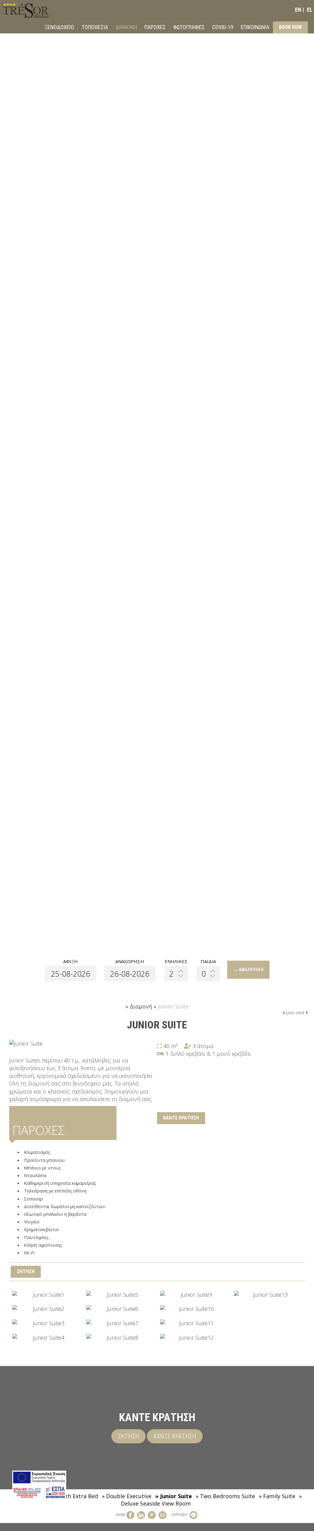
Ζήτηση (128, 1436)
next (301, 1013)
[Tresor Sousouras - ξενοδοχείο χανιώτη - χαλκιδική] (26, 10)
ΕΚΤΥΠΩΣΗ (180, 1515)
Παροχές (155, 27)
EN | (299, 9)
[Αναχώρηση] (130, 973)
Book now (290, 27)
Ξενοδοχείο (59, 27)
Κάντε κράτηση (181, 1118)
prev (290, 1013)
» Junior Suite (173, 1496)
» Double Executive (126, 1496)
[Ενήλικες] (176, 973)
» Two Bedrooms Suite (225, 1496)
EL (309, 9)
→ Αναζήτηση (248, 969)
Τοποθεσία (95, 27)
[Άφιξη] (71, 973)
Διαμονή (126, 27)
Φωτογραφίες (189, 27)
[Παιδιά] (208, 973)
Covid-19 (222, 27)
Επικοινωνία (255, 27)
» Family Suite (277, 1496)
